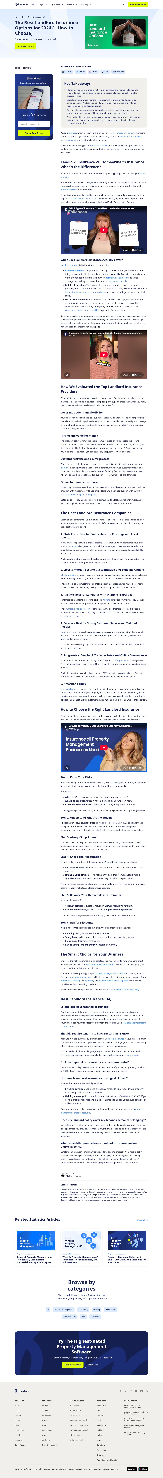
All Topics (45, 1405)
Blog (32, 4)
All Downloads (75, 1405)
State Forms (101, 1425)
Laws (99, 1440)
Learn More (93, 1365)
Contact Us (19, 1440)
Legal (44, 1425)
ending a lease (131, 1055)
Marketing (46, 1440)
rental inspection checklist (80, 198)
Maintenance (47, 1430)
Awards (18, 1435)
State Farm (74, 546)
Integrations (19, 1430)
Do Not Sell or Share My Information (55, 1469)
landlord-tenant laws (131, 136)
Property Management (36, 17)
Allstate (106, 599)
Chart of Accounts (76, 1415)
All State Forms (75, 1410)
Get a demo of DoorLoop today (124, 989)
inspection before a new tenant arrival (84, 292)
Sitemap (71, 1469)
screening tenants (69, 140)
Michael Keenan (21, 39)
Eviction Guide (75, 1435)
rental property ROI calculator (99, 964)
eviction (64, 467)
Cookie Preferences (95, 1469)
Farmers (64, 632)
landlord (72, 133)
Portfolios (18, 1415)
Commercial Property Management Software (132, 1406)
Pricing (17, 1420)
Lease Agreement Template (80, 1430)
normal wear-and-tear (117, 277)
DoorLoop (19, 1401)
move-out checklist (118, 281)
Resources (101, 1401)
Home (17, 17)
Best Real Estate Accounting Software (134, 1433)
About (17, 1405)
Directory (100, 1455)
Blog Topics (47, 1401)
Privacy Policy (38, 1469)
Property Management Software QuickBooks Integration (136, 1420)
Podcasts (100, 1435)
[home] (21, 4)
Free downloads (77, 1401)
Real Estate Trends (76, 1440)
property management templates (81, 494)
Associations (101, 1450)
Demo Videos (20, 1445)
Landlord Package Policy (78, 608)
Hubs (99, 1420)
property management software (110, 973)
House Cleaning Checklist (79, 1420)
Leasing (45, 1420)
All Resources (102, 1405)
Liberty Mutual (67, 575)
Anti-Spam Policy (81, 1469)
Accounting (46, 1415)
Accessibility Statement (110, 1469)
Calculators (101, 1415)
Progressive (120, 660)
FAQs (17, 1425)
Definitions (101, 1445)
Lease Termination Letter (79, 1425)
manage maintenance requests (113, 980)
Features (18, 1410)
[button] (43, 4)
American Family (68, 689)
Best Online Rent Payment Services (134, 1427)
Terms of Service (26, 1469)
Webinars (100, 1430)
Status (17, 1469)
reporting (88, 980)
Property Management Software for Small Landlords (136, 1413)
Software (45, 1410)
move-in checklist (69, 189)
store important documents (82, 977)
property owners (127, 133)
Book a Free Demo (138, 4)
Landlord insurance (70, 265)
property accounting (70, 980)
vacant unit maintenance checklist (82, 310)
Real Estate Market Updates (107, 1460)
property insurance (98, 145)
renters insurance (115, 1038)
